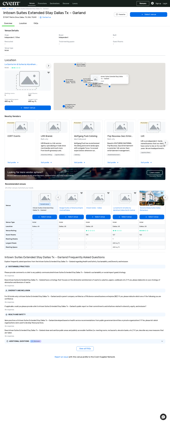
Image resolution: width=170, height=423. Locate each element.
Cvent (4, 8)
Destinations (55, 4)
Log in (165, 4)
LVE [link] (142, 136)
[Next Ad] (48, 66)
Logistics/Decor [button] (59, 154)
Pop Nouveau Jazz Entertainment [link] (120, 136)
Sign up (158, 4)
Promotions (42, 4)
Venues (32, 3)
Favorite (122, 14)
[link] (20, 127)
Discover (66, 4)
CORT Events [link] (14, 136)
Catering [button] (77, 154)
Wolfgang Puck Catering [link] (85, 136)
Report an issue (61, 357)
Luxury (75, 4)
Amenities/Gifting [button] (46, 154)
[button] (109, 86)
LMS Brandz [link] (47, 136)
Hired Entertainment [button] (114, 154)
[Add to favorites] (48, 72)
